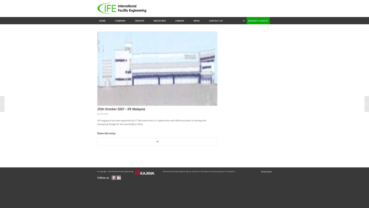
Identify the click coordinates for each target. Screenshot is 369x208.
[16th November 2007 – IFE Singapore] (2, 104)
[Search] (243, 20)
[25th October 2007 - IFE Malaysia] (157, 68)
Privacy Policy (266, 171)
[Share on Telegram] (157, 142)
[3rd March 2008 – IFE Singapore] (367, 104)
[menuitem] (102, 20)
